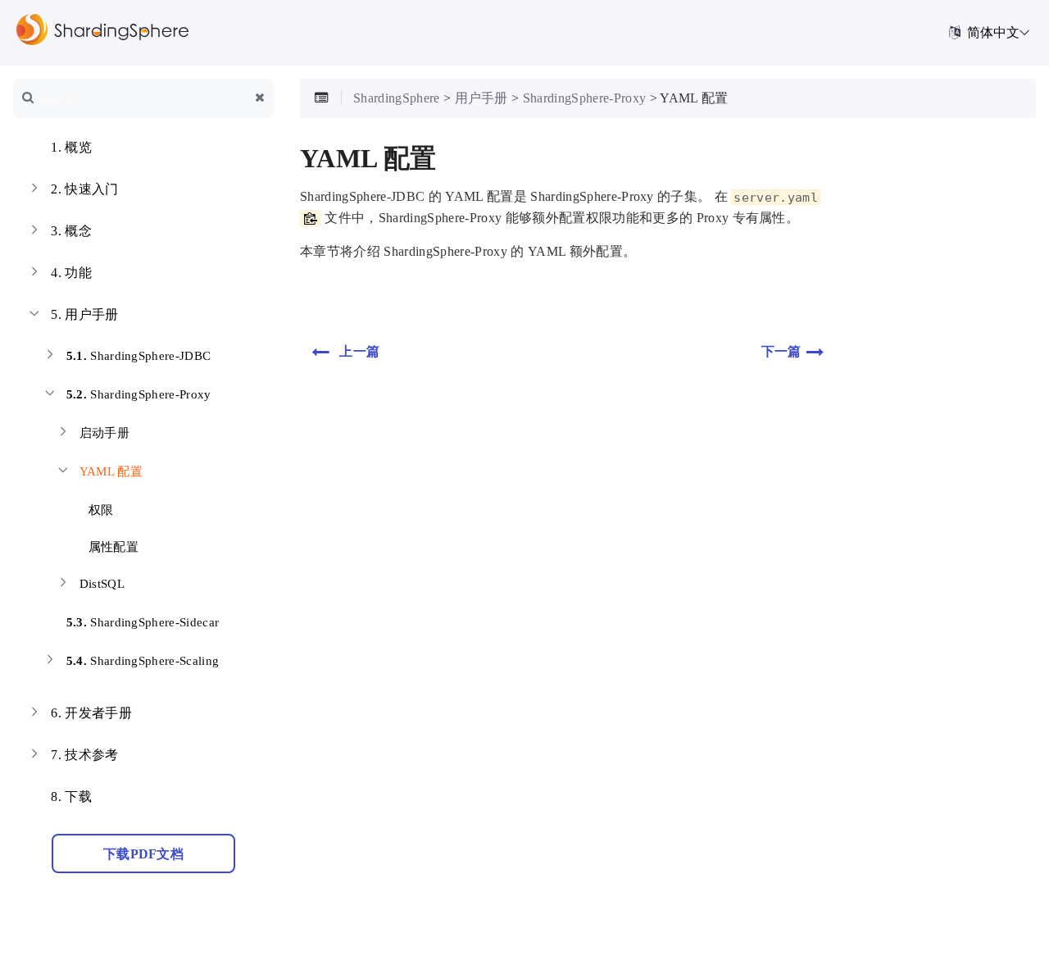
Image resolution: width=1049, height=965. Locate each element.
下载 (71, 796)
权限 (98, 510)
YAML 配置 (111, 471)
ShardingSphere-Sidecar (143, 622)
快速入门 (84, 189)
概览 (71, 147)
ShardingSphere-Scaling (143, 660)
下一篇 (781, 351)
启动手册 (104, 432)
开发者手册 (91, 713)
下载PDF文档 (143, 854)
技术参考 (84, 755)
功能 (71, 273)
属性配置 (111, 546)
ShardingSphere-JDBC (138, 355)
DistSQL (102, 583)
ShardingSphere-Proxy (138, 394)
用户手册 (84, 314)
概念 (71, 231)
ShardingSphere (396, 98)
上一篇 (359, 351)
